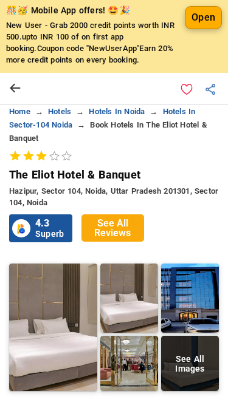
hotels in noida (117, 111)
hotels (59, 111)
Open (203, 17)
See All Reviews (112, 228)
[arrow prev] (15, 88)
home (19, 111)
